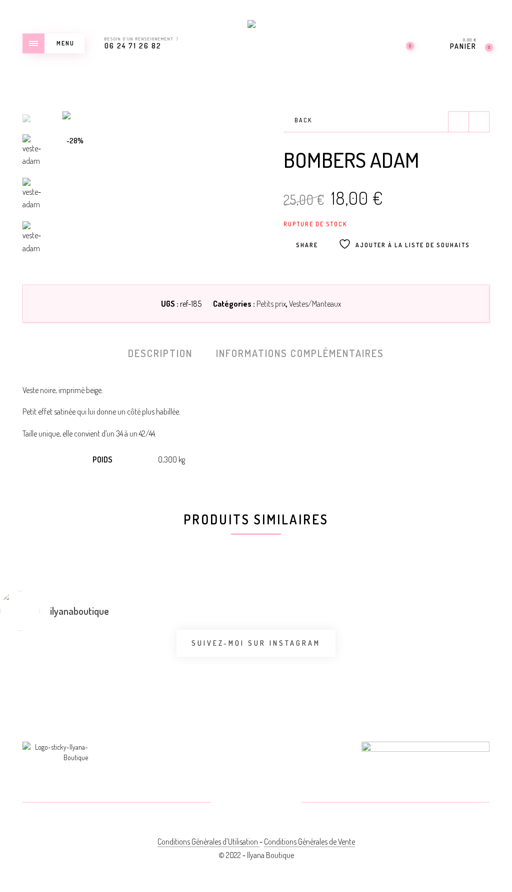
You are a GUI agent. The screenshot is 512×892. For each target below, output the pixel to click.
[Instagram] (280, 803)
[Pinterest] (256, 803)
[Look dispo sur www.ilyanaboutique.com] (471, 655)
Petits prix (271, 304)
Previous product (458, 122)
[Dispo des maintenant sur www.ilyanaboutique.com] (299, 661)
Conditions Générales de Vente (309, 842)
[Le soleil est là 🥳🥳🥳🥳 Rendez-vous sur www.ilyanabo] (40, 661)
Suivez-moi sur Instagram (256, 643)
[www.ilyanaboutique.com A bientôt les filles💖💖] (126, 659)
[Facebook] (232, 803)
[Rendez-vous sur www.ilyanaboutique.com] (385, 655)
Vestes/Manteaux (315, 304)
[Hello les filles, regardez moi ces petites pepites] (213, 667)
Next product (479, 122)
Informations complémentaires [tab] (300, 353)
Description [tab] (160, 353)
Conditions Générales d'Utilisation (209, 842)
